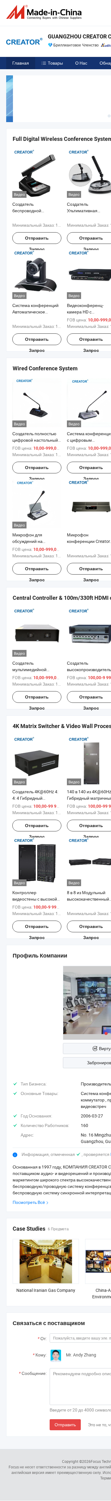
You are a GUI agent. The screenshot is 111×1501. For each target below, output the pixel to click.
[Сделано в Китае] (45, 12)
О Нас (81, 63)
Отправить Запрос (37, 240)
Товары (55, 63)
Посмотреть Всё (29, 1202)
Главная (20, 63)
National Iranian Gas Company (45, 1290)
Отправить (65, 1424)
